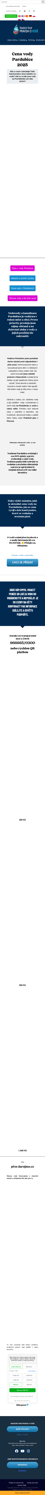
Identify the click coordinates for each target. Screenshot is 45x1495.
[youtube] (22, 1451)
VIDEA (19, 1435)
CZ (23, 21)
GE (30, 17)
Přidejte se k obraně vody (16, 1483)
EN (19, 17)
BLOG (24, 6)
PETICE (31, 40)
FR (23, 17)
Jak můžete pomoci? (12, 6)
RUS (19, 21)
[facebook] (16, 1451)
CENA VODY (12, 40)
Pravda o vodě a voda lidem (22, 555)
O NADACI (22, 40)
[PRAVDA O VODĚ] (26, 28)
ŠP (26, 17)
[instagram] (28, 1451)
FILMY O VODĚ (10, 11)
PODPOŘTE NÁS (11, 16)
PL (34, 17)
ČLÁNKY (25, 1435)
